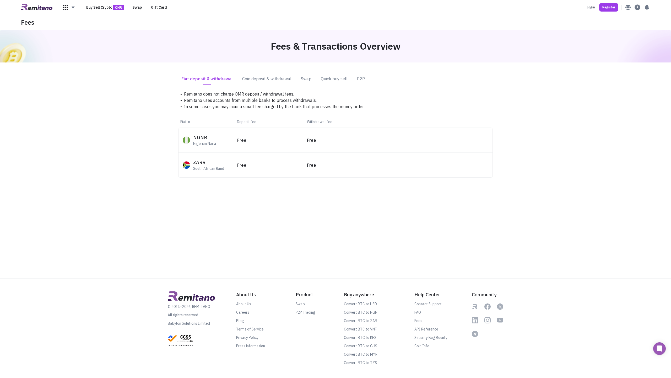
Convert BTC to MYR (360, 354)
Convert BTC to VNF (360, 329)
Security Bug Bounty (430, 337)
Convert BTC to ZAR (360, 320)
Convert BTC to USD (360, 304)
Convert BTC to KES (360, 337)
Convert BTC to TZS (360, 362)
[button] (69, 7)
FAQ (417, 312)
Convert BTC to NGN (360, 312)
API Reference (426, 329)
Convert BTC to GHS (360, 346)
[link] (180, 340)
